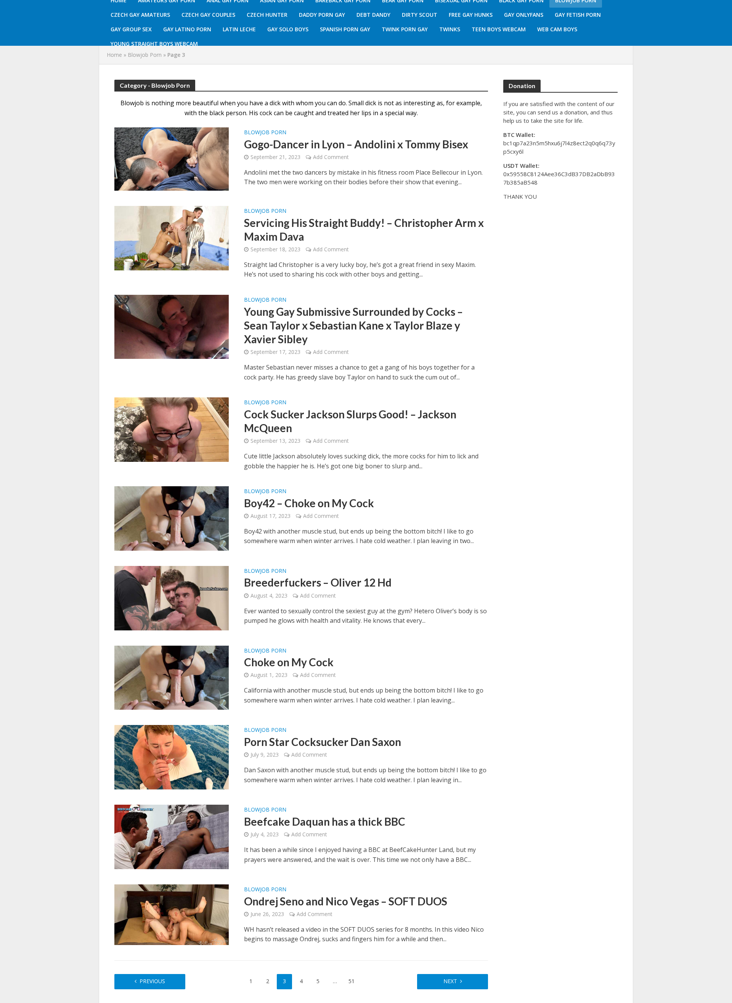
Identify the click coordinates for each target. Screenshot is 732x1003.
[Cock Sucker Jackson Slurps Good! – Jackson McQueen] (171, 429)
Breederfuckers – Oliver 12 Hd (318, 582)
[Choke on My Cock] (171, 677)
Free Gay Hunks (471, 14)
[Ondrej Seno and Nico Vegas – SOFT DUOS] (171, 914)
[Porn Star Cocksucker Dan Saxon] (171, 756)
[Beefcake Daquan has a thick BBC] (171, 836)
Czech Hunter (267, 14)
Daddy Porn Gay (322, 14)
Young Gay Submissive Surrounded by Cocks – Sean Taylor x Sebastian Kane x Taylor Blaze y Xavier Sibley (353, 325)
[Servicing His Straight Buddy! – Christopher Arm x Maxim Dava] (171, 237)
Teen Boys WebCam (499, 29)
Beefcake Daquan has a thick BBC (324, 821)
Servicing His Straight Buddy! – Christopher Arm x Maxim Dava (364, 229)
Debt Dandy (373, 14)
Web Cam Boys (557, 29)
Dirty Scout (419, 14)
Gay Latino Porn (187, 29)
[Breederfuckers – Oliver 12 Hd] (171, 597)
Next (450, 981)
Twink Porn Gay (405, 29)
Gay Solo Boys (287, 29)
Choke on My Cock (289, 662)
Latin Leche (239, 29)
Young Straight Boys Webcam (154, 43)
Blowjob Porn (145, 54)
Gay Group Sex (131, 29)
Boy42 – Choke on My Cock (309, 503)
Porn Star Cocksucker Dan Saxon (322, 741)
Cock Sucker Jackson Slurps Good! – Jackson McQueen (350, 421)
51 (351, 981)
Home (114, 54)
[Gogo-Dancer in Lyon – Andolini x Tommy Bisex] (171, 158)
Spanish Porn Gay (345, 29)
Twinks (449, 29)
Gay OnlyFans (523, 14)
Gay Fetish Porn (578, 14)
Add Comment (331, 157)
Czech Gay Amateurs (140, 14)
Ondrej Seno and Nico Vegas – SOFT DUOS (345, 901)
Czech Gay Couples (208, 14)
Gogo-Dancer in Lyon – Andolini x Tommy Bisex (356, 144)
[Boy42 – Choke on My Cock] (171, 518)
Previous (152, 981)
